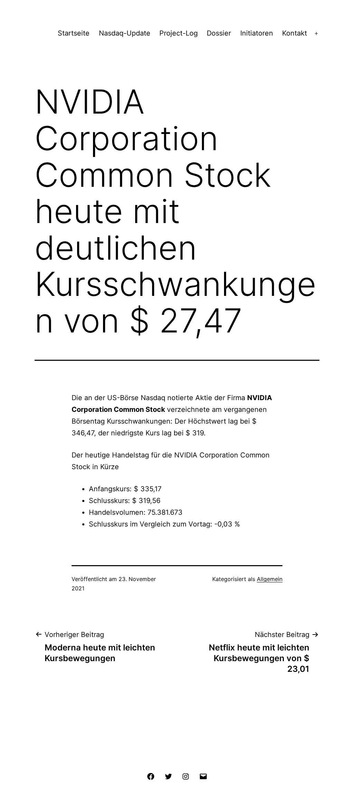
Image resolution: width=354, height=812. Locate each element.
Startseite (74, 33)
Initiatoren (256, 33)
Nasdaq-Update (124, 33)
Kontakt (294, 33)
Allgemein (269, 579)
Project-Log (178, 33)
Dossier (219, 33)
